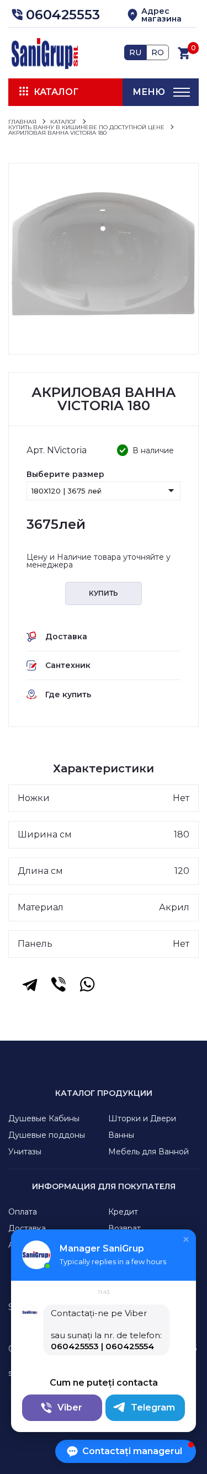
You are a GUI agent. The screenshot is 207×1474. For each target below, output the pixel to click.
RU (135, 52)
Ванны (121, 1135)
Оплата (22, 1212)
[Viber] (58, 984)
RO (157, 52)
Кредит (123, 1212)
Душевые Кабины (43, 1118)
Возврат (124, 1228)
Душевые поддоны (46, 1135)
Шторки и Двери (142, 1118)
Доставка (27, 1228)
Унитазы (24, 1151)
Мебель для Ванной (148, 1151)
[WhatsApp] (87, 984)
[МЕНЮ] (181, 92)
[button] (54, 15)
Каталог (56, 92)
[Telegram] (30, 984)
